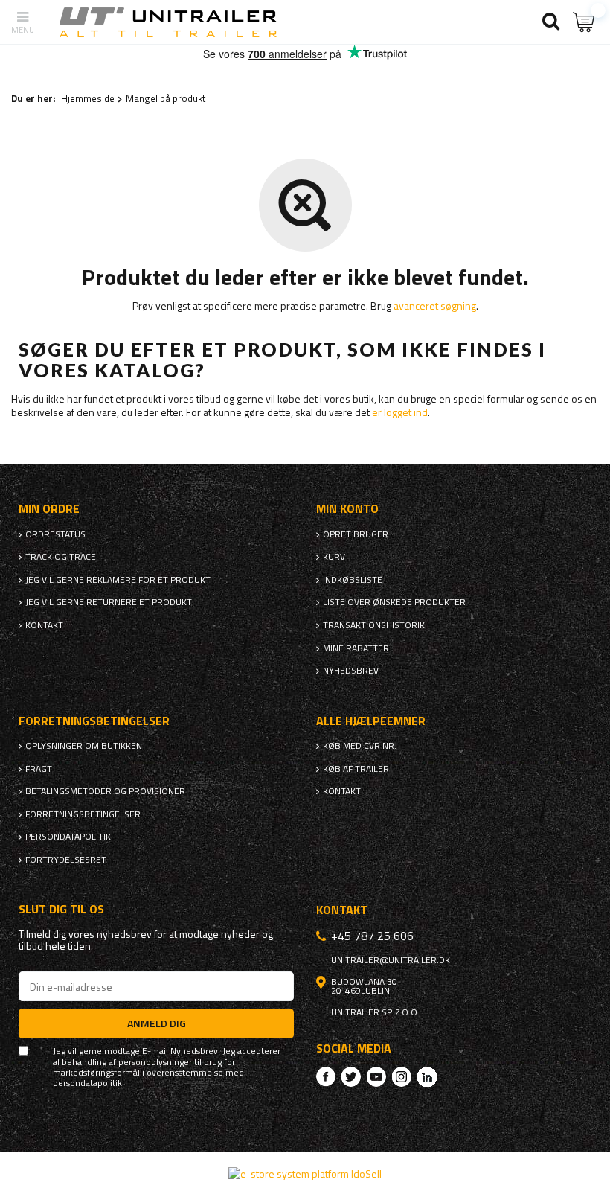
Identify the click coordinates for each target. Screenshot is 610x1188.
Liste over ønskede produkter (394, 602)
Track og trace (60, 556)
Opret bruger (355, 534)
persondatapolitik (87, 1083)
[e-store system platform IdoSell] (305, 1173)
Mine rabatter (356, 648)
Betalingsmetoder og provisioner (105, 791)
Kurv (334, 556)
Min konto (347, 509)
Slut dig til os (61, 909)
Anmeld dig (156, 1023)
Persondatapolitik (68, 836)
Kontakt (44, 625)
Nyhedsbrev (351, 670)
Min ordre (49, 509)
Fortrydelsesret (65, 859)
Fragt (38, 768)
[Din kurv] (584, 22)
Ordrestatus (55, 534)
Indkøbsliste (352, 579)
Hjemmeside (88, 98)
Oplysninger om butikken (83, 745)
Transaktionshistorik (374, 625)
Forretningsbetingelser (83, 814)
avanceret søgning (435, 305)
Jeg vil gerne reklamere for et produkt (118, 579)
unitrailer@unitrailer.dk (390, 960)
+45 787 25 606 (372, 936)
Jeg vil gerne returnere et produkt (108, 602)
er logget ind (400, 412)
